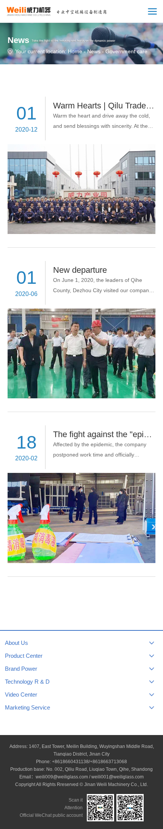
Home (75, 51)
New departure (80, 270)
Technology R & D (27, 681)
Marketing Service (27, 707)
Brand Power (21, 668)
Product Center (23, 655)
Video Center (21, 694)
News (93, 51)
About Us (16, 643)
